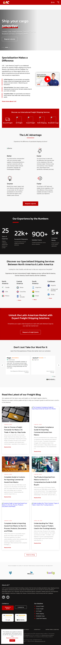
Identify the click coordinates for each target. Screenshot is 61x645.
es (54, 2)
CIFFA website (26, 635)
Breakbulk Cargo (40, 616)
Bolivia (37, 292)
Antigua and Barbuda (54, 290)
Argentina (38, 287)
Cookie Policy (37, 629)
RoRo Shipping (40, 613)
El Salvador (22, 296)
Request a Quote (9, 39)
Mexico (7, 296)
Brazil (37, 296)
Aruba (52, 294)
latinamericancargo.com (40, 641)
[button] (3, 47)
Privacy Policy (25, 629)
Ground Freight (40, 606)
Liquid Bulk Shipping (41, 618)
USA (6, 292)
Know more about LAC (9, 101)
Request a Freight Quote (30, 332)
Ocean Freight (40, 608)
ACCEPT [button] (12, 640)
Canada (7, 287)
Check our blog (30, 555)
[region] (30, 365)
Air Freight (39, 611)
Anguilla (53, 285)
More (19, 300)
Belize (21, 287)
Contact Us (21, 607)
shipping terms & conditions (48, 635)
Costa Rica (23, 292)
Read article (7, 447)
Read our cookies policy (12, 638)
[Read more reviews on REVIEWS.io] (50, 379)
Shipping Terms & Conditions (52, 629)
